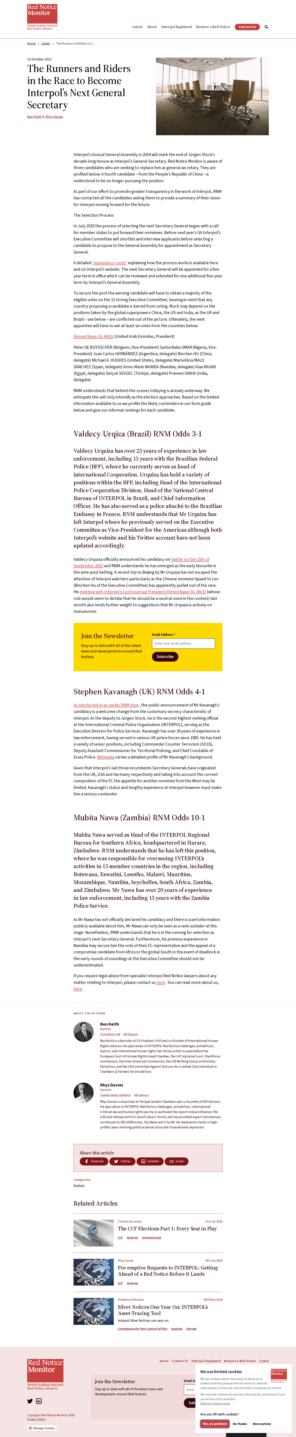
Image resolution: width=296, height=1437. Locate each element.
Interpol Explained (176, 26)
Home (31, 43)
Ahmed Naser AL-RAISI (93, 336)
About (152, 26)
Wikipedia (105, 757)
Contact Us (247, 26)
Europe (191, 1329)
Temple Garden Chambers (115, 1095)
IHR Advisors (130, 1034)
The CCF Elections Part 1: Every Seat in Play (148, 1233)
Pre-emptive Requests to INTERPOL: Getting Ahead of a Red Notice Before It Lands (148, 1269)
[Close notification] (288, 1396)
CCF (120, 1238)
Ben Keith (34, 116)
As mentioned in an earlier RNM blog (106, 705)
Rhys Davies (54, 116)
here (160, 982)
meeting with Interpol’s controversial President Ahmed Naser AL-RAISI (143, 592)
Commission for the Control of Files (142, 1329)
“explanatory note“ (109, 263)
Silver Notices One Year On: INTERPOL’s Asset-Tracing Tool (148, 1311)
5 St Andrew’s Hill (110, 1034)
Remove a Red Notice (213, 26)
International (151, 1238)
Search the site (266, 27)
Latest (137, 26)
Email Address (163, 635)
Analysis (79, 1185)
